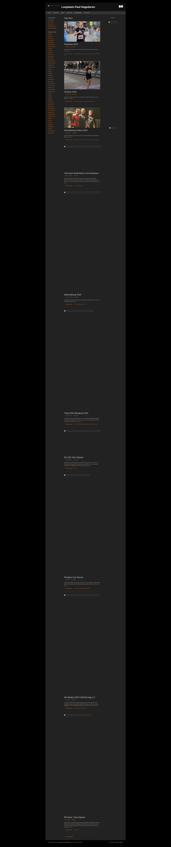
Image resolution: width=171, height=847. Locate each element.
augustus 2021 (51, 116)
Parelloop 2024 (71, 44)
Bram (75, 424)
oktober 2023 (51, 65)
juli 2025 (50, 34)
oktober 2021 (51, 112)
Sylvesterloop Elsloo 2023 (75, 130)
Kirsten (83, 53)
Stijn (65, 55)
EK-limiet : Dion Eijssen (74, 817)
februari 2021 (51, 126)
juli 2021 (50, 118)
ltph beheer (73, 46)
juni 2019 (50, 128)
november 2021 (51, 110)
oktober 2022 (51, 87)
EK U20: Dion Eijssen (73, 457)
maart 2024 (50, 54)
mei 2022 (50, 98)
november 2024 (51, 46)
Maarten (80, 304)
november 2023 (51, 63)
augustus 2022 (51, 91)
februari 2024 (51, 56)
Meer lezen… (67, 51)
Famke (78, 101)
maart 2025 (50, 38)
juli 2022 (50, 93)
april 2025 (50, 36)
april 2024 (50, 52)
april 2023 (50, 75)
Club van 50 (86, 12)
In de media (50, 24)
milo (90, 53)
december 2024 (51, 44)
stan (96, 53)
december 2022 (51, 83)
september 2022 (51, 89)
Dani (75, 53)
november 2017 (51, 130)
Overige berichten (52, 26)
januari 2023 (50, 81)
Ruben (90, 139)
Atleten (62, 12)
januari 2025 (50, 42)
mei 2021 (50, 122)
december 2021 (51, 108)
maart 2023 (50, 77)
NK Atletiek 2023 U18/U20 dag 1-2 (79, 697)
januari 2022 (50, 106)
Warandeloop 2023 (72, 295)
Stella (99, 53)
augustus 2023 (51, 67)
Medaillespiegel (78, 12)
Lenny (86, 53)
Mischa (93, 53)
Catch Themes (119, 842)
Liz (88, 53)
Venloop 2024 (70, 92)
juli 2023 (50, 69)
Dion (77, 53)
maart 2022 (50, 102)
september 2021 (51, 114)
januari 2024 (50, 58)
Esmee (80, 53)
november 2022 (51, 85)
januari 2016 (50, 132)
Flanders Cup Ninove (73, 577)
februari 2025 (51, 40)
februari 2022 (51, 104)
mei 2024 (50, 50)
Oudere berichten (68, 836)
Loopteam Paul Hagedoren (78, 6)
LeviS (87, 424)
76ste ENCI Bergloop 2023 (76, 413)
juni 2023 (50, 71)
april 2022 (50, 100)
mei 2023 (50, 73)
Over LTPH (55, 12)
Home (49, 12)
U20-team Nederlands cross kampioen (81, 173)
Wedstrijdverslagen (69, 53)
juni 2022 (50, 95)
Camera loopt (51, 19)
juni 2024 (50, 48)
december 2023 (51, 60)
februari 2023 (51, 79)
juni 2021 (50, 120)
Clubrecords (69, 12)
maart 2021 (50, 124)
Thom (89, 588)
